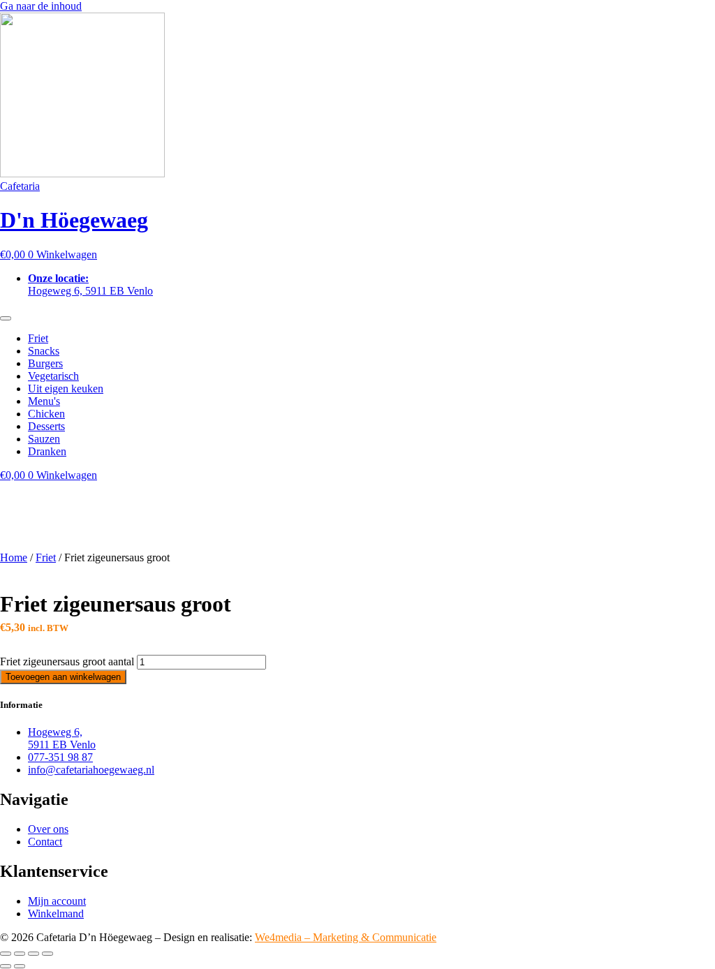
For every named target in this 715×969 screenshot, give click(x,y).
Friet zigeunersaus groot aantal (67, 661)
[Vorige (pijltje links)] (5, 966)
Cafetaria (20, 186)
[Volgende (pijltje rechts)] (19, 966)
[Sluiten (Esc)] (47, 954)
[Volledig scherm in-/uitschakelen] (19, 954)
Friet (46, 557)
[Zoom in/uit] (5, 954)
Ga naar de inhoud (41, 6)
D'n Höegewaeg (74, 219)
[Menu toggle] (5, 318)
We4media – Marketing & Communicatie (345, 937)
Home (13, 557)
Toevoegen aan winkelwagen (63, 677)
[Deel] (33, 954)
